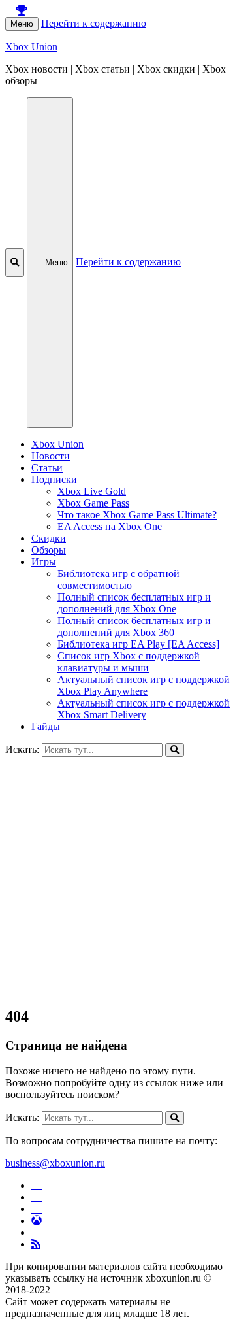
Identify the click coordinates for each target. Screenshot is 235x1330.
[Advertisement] (117, 874)
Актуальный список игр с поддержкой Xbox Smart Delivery (143, 708)
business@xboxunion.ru (55, 1163)
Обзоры (48, 550)
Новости (50, 455)
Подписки (54, 479)
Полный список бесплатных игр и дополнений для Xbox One (134, 602)
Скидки (48, 538)
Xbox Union (31, 46)
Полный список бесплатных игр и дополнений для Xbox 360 (134, 626)
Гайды (45, 726)
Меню (21, 24)
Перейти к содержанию (93, 23)
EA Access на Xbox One (109, 526)
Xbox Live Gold (91, 491)
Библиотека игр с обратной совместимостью (118, 579)
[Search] (174, 750)
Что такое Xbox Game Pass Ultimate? (137, 514)
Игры (43, 561)
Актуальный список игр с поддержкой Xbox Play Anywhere (143, 685)
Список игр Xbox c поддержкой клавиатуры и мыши (128, 661)
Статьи (47, 467)
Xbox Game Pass (93, 502)
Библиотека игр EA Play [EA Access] (138, 644)
